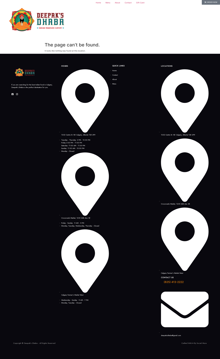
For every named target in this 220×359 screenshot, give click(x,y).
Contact (128, 2)
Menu (108, 2)
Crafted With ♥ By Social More (194, 343)
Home (98, 2)
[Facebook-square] (12, 94)
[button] (211, 2)
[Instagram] (17, 94)
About (117, 2)
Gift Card (140, 2)
